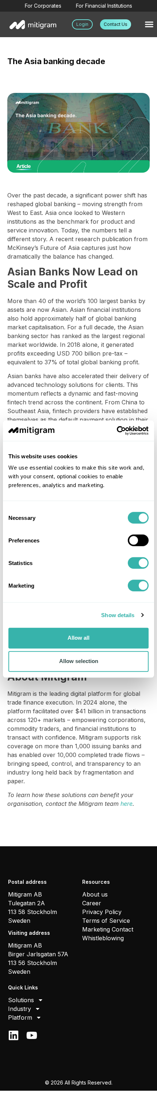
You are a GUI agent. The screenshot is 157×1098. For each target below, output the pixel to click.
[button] (149, 24)
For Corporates (43, 6)
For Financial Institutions (104, 6)
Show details (117, 615)
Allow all (78, 638)
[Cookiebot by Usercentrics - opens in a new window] (117, 430)
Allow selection (78, 661)
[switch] (138, 540)
